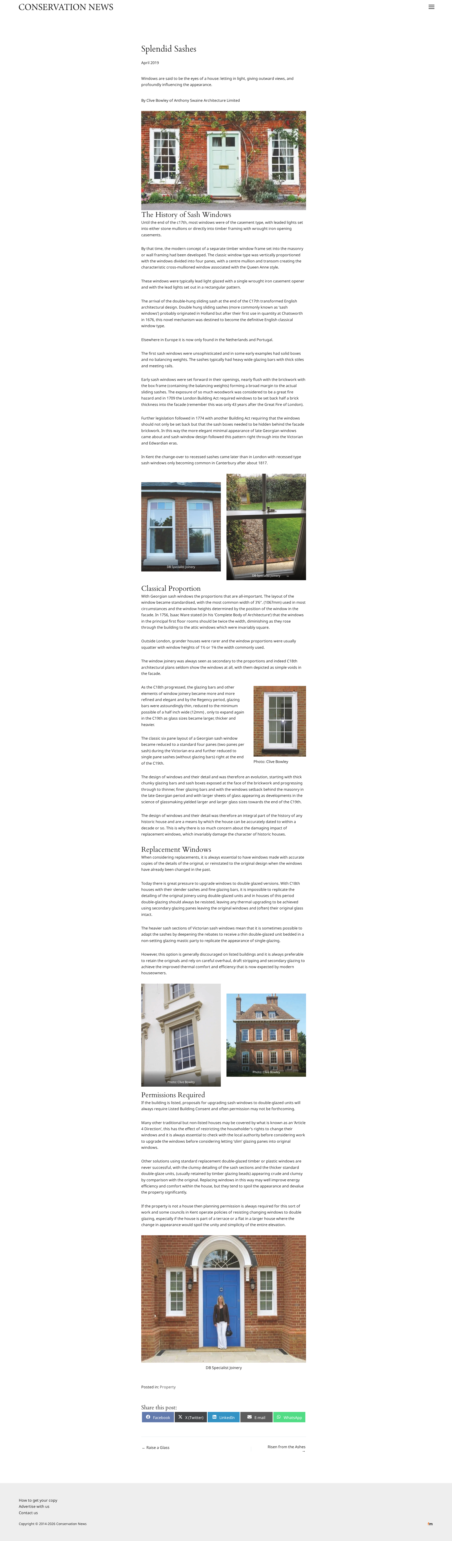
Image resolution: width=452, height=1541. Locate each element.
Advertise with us (34, 1506)
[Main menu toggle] (431, 7)
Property (168, 1387)
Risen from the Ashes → (287, 1448)
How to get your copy (38, 1500)
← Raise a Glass (156, 1447)
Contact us (28, 1512)
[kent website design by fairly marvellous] (430, 1523)
